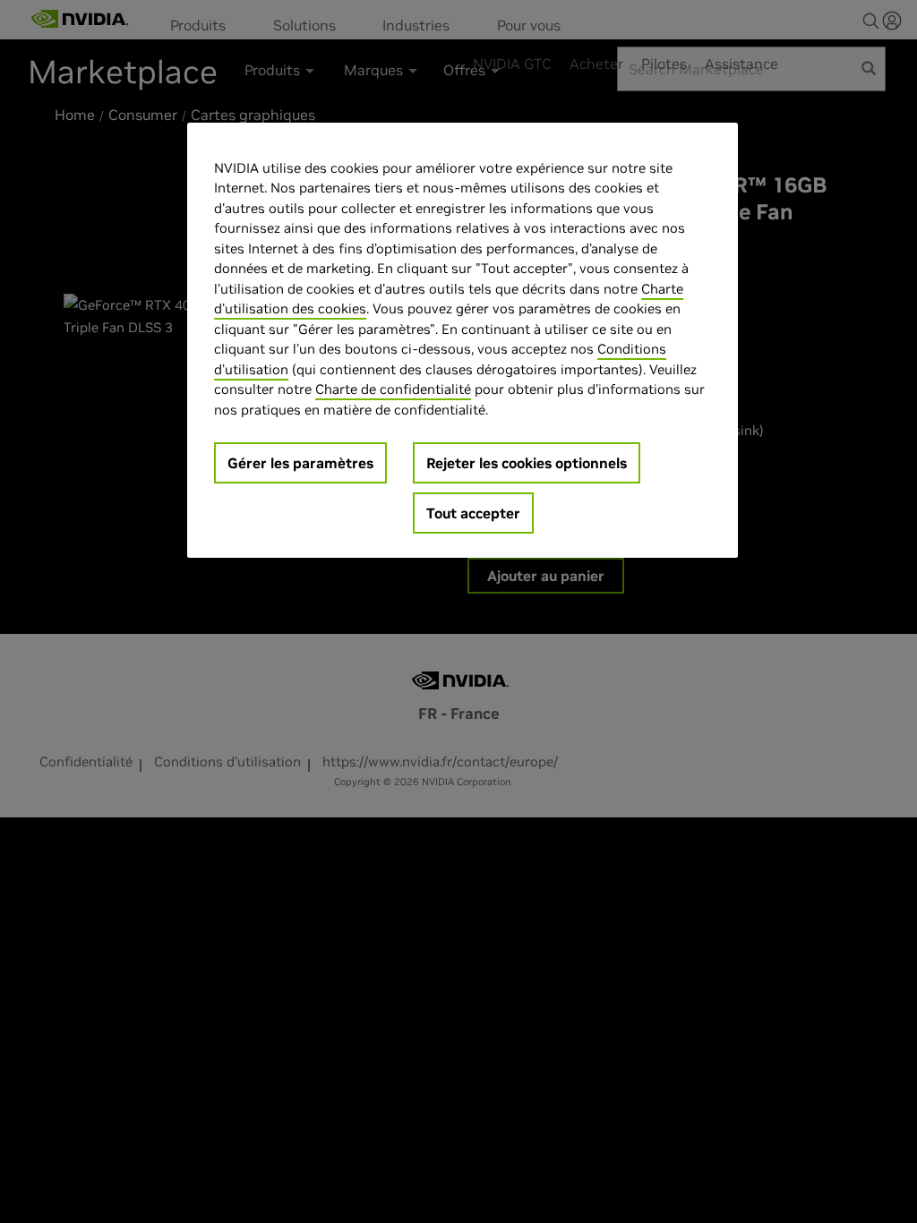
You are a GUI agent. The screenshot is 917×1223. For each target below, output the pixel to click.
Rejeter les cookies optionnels (526, 463)
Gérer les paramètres (300, 463)
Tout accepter (473, 513)
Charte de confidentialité (393, 389)
